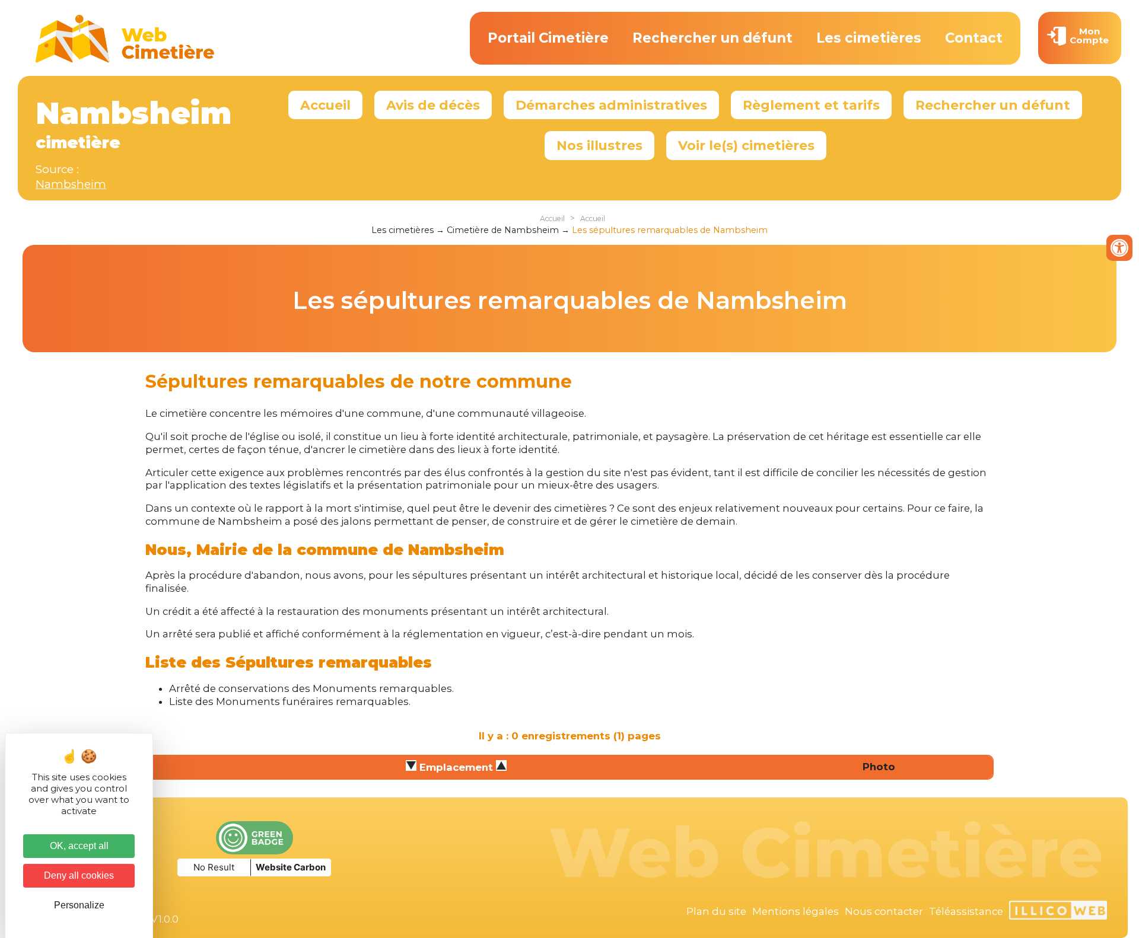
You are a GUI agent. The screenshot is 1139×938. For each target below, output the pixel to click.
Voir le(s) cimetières (746, 145)
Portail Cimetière (548, 38)
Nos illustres (599, 145)
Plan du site (716, 911)
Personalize (79, 905)
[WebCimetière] (125, 60)
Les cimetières (868, 38)
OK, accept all (79, 846)
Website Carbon (291, 867)
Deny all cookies (79, 875)
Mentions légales (795, 911)
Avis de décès (433, 105)
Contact (974, 38)
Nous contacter (884, 911)
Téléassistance (966, 911)
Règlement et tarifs (811, 105)
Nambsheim (71, 184)
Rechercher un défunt (712, 38)
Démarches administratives (611, 105)
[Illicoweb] (1058, 912)
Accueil (325, 105)
